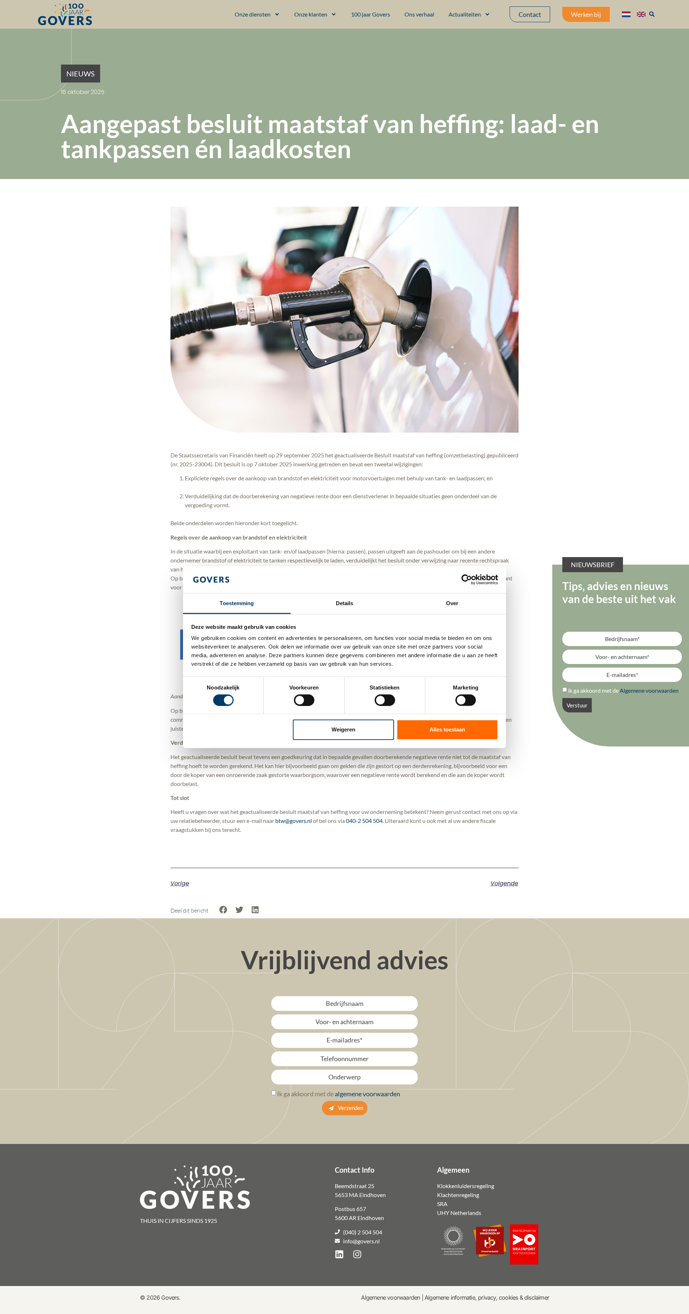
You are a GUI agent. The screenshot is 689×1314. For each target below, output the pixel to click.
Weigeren (343, 729)
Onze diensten (253, 14)
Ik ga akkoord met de (338, 1094)
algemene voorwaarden (367, 1094)
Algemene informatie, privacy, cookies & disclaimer (487, 1297)
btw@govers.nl (293, 820)
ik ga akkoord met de (623, 690)
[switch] (304, 700)
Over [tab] (452, 603)
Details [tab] (344, 603)
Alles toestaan (447, 729)
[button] (80, 74)
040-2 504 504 (364, 820)
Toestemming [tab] (237, 603)
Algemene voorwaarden (390, 1297)
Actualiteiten (465, 14)
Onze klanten (310, 14)
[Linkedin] (339, 1254)
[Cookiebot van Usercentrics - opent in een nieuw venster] (466, 579)
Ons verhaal (419, 14)
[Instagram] (357, 1254)
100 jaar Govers (370, 14)
